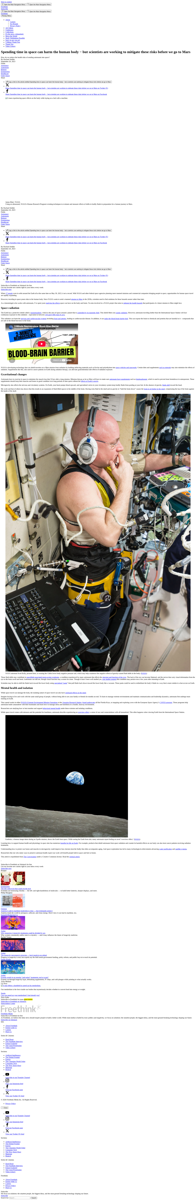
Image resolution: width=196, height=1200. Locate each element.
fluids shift (166, 385)
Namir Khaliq (6, 959)
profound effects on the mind (75, 693)
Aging (3, 931)
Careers (12, 22)
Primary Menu (6, 16)
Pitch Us (8, 1032)
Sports (3, 993)
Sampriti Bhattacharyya (9, 915)
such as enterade (165, 367)
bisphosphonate (141, 379)
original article (74, 857)
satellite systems (181, 849)
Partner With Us (11, 1182)
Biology (4, 70)
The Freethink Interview (14, 1041)
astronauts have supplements (120, 379)
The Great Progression (13, 1046)
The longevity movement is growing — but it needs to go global (24, 955)
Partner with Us (11, 1028)
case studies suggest (109, 679)
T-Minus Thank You (12, 42)
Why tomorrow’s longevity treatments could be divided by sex (23, 933)
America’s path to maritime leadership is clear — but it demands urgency (27, 911)
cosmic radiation (121, 313)
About (7, 20)
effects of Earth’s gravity (89, 381)
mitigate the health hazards (132, 303)
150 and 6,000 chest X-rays (55, 315)
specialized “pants (60, 683)
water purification (165, 849)
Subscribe (4, 9)
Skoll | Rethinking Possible (15, 38)
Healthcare (5, 74)
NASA (143, 673)
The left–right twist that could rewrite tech (16, 889)
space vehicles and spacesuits (126, 367)
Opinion (4, 909)
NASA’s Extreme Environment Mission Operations (39, 702)
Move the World (11, 36)
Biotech (8, 1070)
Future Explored (11, 1044)
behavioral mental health (51, 708)
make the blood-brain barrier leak (116, 319)
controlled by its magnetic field (88, 313)
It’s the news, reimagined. (14, 34)
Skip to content (6, 2)
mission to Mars (76, 299)
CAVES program (166, 702)
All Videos (9, 28)
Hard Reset (9, 1039)
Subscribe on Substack (9, 1020)
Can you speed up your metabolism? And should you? (20, 995)
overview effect (83, 712)
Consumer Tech (11, 1063)
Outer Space (5, 76)
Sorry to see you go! (12, 40)
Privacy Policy (15, 26)
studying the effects (53, 303)
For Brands (14, 24)
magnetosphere (36, 313)
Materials (8, 1068)
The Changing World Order (15, 1061)
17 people (9, 293)
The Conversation (29, 857)
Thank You (9, 44)
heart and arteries (60, 319)
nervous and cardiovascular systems (33, 319)
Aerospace (5, 65)
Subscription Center (8, 1003)
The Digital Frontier (12, 1057)
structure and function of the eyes (114, 677)
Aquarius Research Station (71, 702)
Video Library (10, 46)
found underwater (88, 702)
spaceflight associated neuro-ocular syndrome (43, 677)
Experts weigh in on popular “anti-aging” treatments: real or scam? (24, 977)
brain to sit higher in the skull (154, 389)
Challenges (9, 30)
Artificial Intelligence (13, 1055)
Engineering (5, 72)
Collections (9, 32)
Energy (8, 1059)
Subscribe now (6, 289)
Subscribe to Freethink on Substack (13, 1001)
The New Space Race (13, 1065)
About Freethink (11, 1026)
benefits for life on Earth (69, 843)
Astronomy (5, 68)
